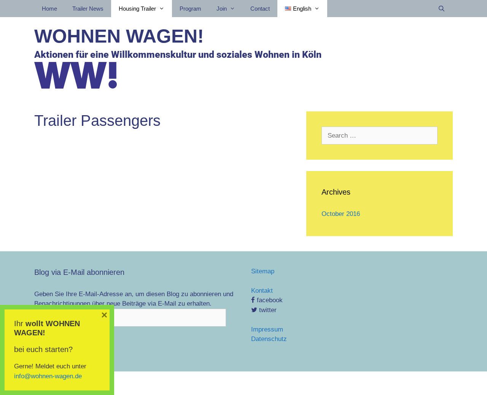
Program (190, 8)
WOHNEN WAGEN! (119, 36)
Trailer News (87, 8)
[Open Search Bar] (441, 8)
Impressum (267, 329)
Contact (260, 8)
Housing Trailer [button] (137, 8)
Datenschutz (269, 339)
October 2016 (340, 213)
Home (49, 8)
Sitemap (262, 271)
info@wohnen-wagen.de (48, 376)
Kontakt (262, 290)
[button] (302, 8)
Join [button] (221, 8)
